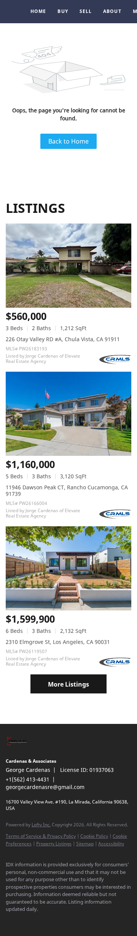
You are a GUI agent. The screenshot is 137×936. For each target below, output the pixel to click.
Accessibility (111, 843)
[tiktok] (70, 921)
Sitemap (85, 843)
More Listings (68, 684)
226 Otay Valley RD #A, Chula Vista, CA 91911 (63, 339)
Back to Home (68, 141)
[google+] (85, 921)
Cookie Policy (94, 836)
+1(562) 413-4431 (27, 779)
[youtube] (55, 921)
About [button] (112, 11)
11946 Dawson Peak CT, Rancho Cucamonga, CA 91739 (67, 490)
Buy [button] (62, 11)
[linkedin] (25, 921)
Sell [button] (86, 11)
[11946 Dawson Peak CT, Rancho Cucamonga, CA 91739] (68, 414)
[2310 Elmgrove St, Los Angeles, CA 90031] (68, 568)
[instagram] (40, 921)
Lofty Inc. (41, 824)
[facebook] (9, 921)
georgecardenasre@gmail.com (45, 787)
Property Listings (54, 843)
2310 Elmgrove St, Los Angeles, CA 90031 (58, 641)
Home (38, 11)
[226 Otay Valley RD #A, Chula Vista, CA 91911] (68, 266)
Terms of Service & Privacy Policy (41, 836)
